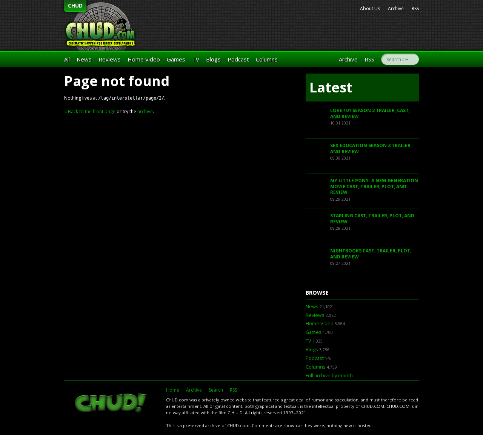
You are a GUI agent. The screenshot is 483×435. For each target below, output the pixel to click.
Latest (330, 87)
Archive (396, 8)
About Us (370, 8)
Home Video (144, 59)
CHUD (75, 5)
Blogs (213, 59)
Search (216, 390)
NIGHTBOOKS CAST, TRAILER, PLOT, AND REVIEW (370, 253)
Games (176, 59)
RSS (415, 8)
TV (195, 59)
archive (145, 111)
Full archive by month (329, 375)
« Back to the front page (89, 111)
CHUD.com (111, 404)
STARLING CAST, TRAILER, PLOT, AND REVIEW (372, 218)
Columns (267, 59)
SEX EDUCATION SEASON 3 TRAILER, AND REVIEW (371, 148)
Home (172, 390)
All (67, 59)
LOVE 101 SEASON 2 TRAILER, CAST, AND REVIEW (370, 113)
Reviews (109, 59)
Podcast (238, 59)
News (84, 59)
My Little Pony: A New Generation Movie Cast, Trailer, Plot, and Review (374, 186)
